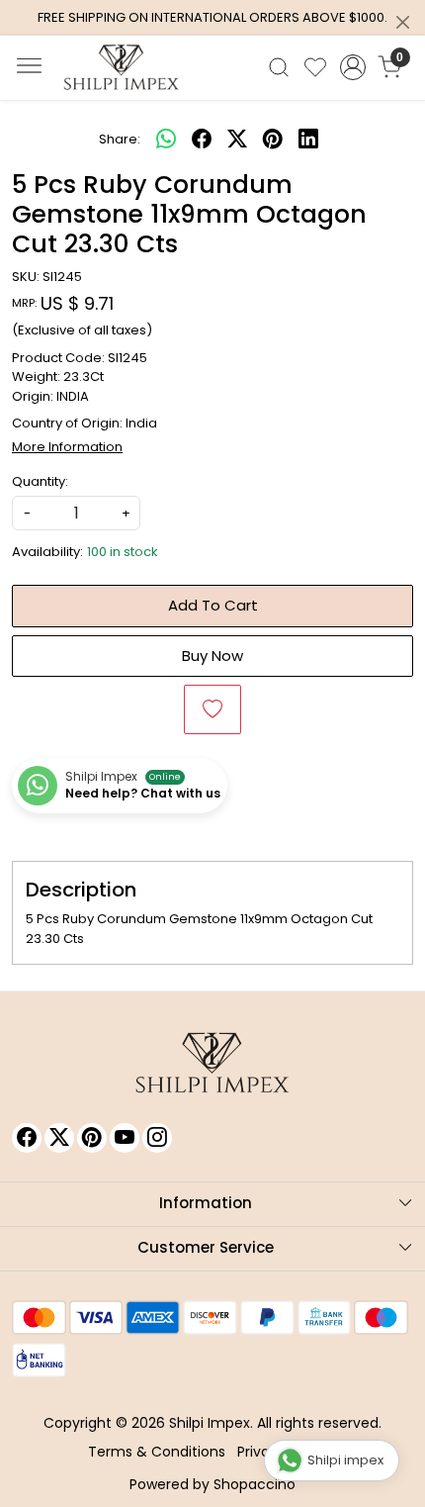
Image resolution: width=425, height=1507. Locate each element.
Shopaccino (254, 1484)
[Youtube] (124, 1138)
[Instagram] (157, 1138)
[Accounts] (352, 67)
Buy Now (212, 655)
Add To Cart (213, 605)
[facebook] (201, 139)
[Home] (121, 67)
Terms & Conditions (156, 1451)
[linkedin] (308, 139)
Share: (119, 139)
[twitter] (237, 139)
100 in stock (122, 551)
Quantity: (40, 481)
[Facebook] (27, 1138)
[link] (279, 67)
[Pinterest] (92, 1138)
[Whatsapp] (166, 139)
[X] (59, 1138)
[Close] (403, 22)
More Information (67, 446)
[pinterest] (273, 139)
